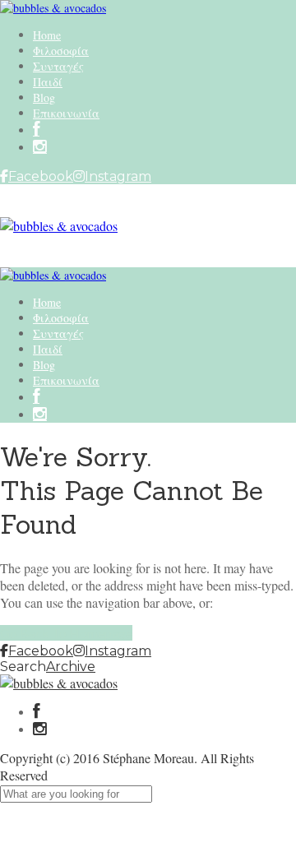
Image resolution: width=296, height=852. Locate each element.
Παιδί (47, 82)
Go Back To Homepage (66, 633)
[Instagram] (40, 147)
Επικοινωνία (66, 113)
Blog (44, 97)
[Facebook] (36, 712)
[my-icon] (36, 130)
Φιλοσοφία (61, 50)
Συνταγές (58, 66)
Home (47, 35)
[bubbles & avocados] (53, 8)
